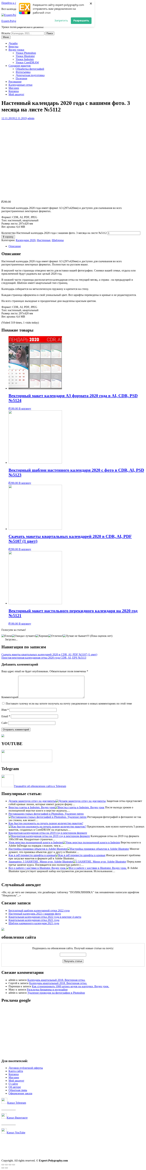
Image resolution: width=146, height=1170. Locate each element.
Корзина (14, 91)
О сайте (13, 1083)
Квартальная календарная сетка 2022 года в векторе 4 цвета (45, 916)
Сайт (4, 722)
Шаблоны (58, 240)
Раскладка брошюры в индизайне (47, 989)
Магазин (14, 87)
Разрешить (81, 20)
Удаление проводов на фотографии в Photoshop (56, 992)
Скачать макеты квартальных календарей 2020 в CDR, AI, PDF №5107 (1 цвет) (49, 654)
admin (30, 118)
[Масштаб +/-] (13, 1164)
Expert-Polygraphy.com (14, 21)
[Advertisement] (73, 1031)
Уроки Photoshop (26, 52)
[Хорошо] (42, 636)
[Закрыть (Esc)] (2, 1164)
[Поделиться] (6, 1164)
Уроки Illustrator (25, 56)
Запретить (61, 20)
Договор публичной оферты (26, 1067)
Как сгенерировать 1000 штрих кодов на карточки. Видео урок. (70, 986)
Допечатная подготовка (30, 75)
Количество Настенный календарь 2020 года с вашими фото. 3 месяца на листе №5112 (54, 232)
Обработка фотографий (30, 68)
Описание (15, 246)
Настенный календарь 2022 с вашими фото (35, 913)
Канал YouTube (16, 1132)
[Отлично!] (55, 636)
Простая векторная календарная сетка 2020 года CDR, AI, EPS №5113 (43, 657)
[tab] (77, 246)
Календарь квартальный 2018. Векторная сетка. (56, 979)
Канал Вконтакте (17, 1117)
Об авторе (15, 1086)
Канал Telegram (16, 1102)
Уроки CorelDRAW (27, 62)
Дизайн (13, 43)
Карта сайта (16, 1071)
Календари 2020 (25, 240)
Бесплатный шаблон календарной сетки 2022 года (39, 910)
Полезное (21, 78)
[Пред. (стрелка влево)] (2, 1167)
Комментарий (9, 697)
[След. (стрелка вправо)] (6, 1167)
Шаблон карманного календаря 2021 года (34, 923)
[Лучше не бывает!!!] (76, 636)
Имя (5, 709)
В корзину (8, 236)
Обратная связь (18, 1090)
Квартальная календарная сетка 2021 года (34, 920)
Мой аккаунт (16, 94)
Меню (6, 37)
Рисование (15, 81)
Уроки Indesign (25, 59)
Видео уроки (16, 49)
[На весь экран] (10, 1164)
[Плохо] (6, 636)
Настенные (43, 240)
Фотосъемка (23, 72)
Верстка (13, 46)
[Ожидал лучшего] (24, 636)
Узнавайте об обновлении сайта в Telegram (40, 786)
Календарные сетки (20, 84)
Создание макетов (20, 65)
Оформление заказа (20, 1093)
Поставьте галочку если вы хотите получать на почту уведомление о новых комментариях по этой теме (69, 703)
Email (5, 716)
